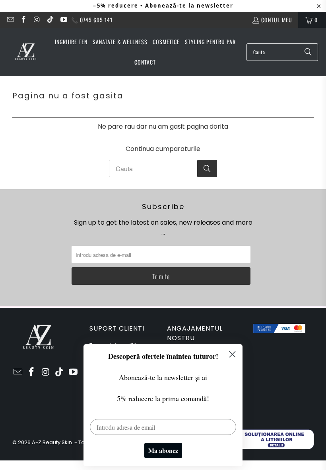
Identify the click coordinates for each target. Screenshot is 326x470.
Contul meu (276, 20)
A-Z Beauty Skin (52, 442)
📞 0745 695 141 (92, 20)
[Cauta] (308, 52)
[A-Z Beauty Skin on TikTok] (50, 20)
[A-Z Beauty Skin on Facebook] (23, 20)
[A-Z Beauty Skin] (26, 52)
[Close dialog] (232, 354)
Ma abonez (163, 450)
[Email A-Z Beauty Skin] (10, 20)
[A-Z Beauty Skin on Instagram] (37, 20)
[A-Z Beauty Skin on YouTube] (63, 20)
